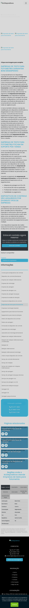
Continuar (14, 604)
